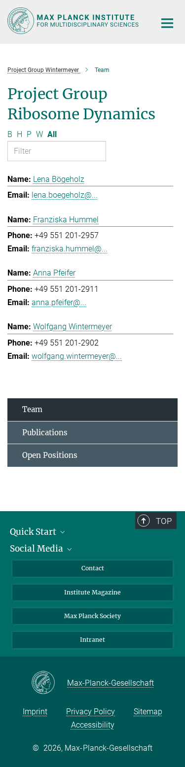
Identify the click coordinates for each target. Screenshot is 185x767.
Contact (92, 568)
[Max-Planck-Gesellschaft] (49, 683)
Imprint (35, 711)
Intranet (92, 639)
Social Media (37, 549)
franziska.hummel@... (70, 248)
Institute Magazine (92, 592)
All (52, 134)
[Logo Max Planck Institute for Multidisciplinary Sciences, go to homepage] (74, 20)
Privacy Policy (90, 711)
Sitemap (148, 711)
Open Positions (49, 455)
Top (164, 521)
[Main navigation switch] (167, 23)
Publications (45, 432)
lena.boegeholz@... (65, 195)
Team (32, 409)
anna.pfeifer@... (59, 302)
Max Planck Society (92, 616)
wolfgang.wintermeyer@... (77, 356)
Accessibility (92, 725)
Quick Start (34, 532)
